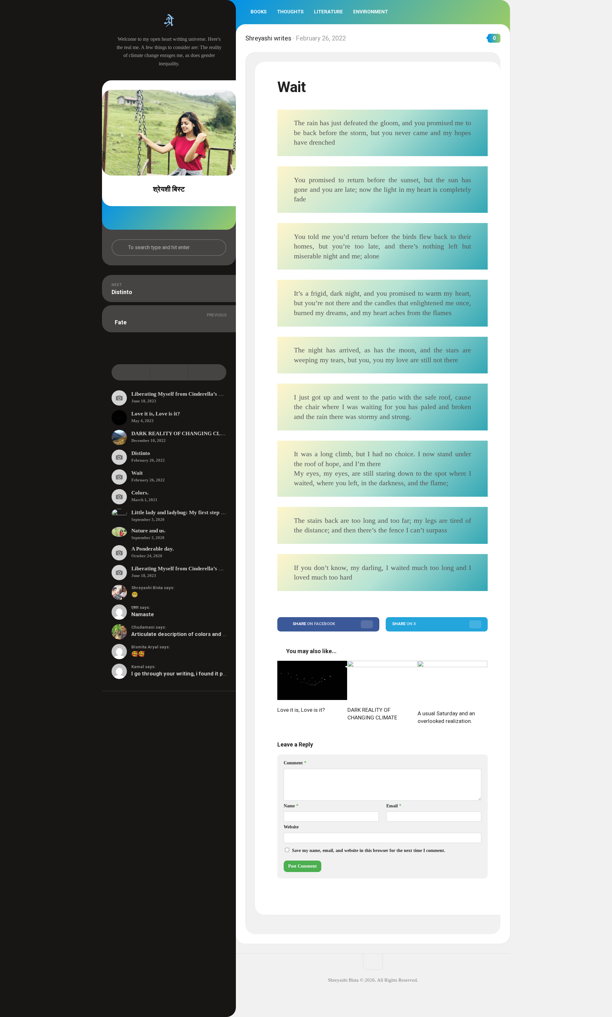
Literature (328, 12)
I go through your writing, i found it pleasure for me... (198, 673)
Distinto (140, 453)
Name (291, 806)
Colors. (140, 493)
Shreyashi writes (268, 38)
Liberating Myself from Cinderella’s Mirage (183, 394)
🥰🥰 (138, 654)
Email (393, 806)
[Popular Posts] (169, 372)
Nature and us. (148, 531)
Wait (137, 473)
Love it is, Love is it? (155, 414)
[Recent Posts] (131, 372)
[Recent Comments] (207, 372)
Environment (370, 12)
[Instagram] (176, 218)
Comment (295, 763)
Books (259, 12)
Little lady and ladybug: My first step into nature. (189, 512)
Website (291, 827)
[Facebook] (162, 218)
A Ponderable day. (152, 549)
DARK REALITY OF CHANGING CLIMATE (184, 433)
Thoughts (290, 12)
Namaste (142, 614)
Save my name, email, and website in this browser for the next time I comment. (368, 850)
